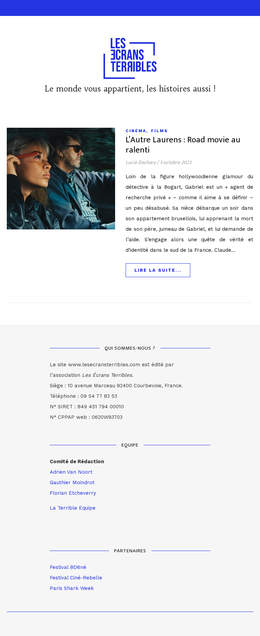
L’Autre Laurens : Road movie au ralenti (183, 145)
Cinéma (136, 130)
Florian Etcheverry (73, 493)
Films (159, 130)
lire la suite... (157, 270)
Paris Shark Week (72, 588)
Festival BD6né (68, 567)
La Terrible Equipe (72, 508)
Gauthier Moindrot (72, 482)
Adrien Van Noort (71, 472)
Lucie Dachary (141, 162)
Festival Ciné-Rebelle (76, 578)
